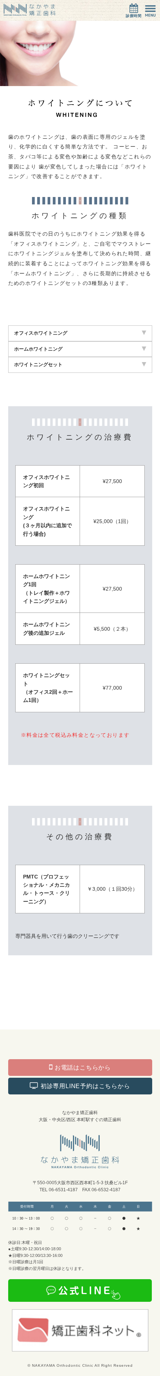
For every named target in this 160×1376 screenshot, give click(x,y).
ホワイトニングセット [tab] (38, 364)
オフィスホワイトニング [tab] (40, 333)
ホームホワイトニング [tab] (38, 349)
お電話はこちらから (82, 1067)
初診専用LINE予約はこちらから (84, 1086)
